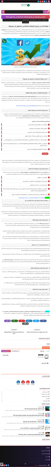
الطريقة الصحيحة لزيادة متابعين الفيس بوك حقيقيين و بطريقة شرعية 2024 (28, 415)
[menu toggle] (49, 1)
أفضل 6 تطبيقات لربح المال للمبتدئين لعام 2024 (34, 409)
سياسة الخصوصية (44, 451)
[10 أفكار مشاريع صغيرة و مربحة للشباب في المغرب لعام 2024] (47, 434)
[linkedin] (38, 1)
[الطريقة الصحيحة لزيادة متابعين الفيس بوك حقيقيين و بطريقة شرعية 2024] (47, 415)
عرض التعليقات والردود (5, 351)
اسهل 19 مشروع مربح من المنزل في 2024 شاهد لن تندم (32, 428)
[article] (14, 331)
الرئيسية (45, 12)
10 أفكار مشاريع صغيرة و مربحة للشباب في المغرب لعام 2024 (31, 434)
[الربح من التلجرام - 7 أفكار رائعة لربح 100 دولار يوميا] (47, 421)
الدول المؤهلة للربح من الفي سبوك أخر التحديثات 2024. (26, 106)
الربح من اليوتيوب (45, 396)
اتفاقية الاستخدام (45, 454)
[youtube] (42, 1)
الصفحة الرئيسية (33, 20)
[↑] (25, 464)
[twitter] (44, 1)
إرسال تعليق (5, 355)
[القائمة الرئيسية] (3, 12)
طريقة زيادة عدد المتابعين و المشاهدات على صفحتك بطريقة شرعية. (32, 198)
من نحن (46, 457)
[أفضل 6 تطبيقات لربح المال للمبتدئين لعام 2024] (47, 408)
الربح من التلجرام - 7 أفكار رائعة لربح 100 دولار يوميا (33, 421)
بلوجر (47, 398)
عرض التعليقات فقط (15, 351)
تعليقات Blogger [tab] (46, 347)
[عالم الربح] (25, 5)
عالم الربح (36, 465)
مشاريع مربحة (45, 401)
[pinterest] (40, 1)
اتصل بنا (46, 459)
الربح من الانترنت (45, 392)
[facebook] (46, 1)
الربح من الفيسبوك (25, 20)
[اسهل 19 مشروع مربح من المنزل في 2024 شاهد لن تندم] (47, 428)
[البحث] (2, 1)
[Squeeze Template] (49, 465)
